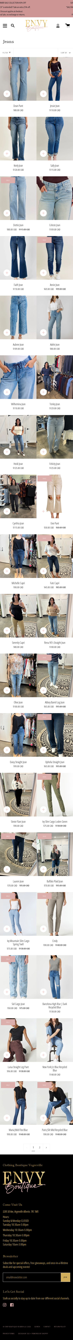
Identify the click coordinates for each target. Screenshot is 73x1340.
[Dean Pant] (18, 79)
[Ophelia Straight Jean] (54, 735)
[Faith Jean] (18, 258)
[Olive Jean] (18, 675)
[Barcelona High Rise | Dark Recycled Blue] (54, 977)
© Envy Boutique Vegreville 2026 (17, 1326)
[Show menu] (5, 25)
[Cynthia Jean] (18, 496)
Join (65, 1277)
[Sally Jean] (54, 138)
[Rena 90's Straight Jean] (54, 615)
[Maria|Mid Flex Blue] (18, 1103)
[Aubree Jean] (18, 317)
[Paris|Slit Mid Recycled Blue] (54, 1103)
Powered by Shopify (40, 1333)
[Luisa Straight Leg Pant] (18, 1040)
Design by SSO (24, 1333)
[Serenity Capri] (18, 615)
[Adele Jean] (54, 317)
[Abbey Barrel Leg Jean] (54, 675)
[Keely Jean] (18, 138)
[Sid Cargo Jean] (18, 977)
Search (37, 1326)
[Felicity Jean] (54, 437)
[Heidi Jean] (18, 437)
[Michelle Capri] (18, 556)
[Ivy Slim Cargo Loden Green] (54, 794)
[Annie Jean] (54, 258)
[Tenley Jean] (54, 377)
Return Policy (60, 1326)
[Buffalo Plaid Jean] (54, 854)
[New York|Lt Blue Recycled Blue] (54, 1040)
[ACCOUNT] (58, 25)
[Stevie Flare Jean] (18, 794)
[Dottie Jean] (18, 198)
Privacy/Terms (9, 1333)
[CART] (67, 25)
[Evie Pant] (54, 496)
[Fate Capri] (54, 556)
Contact (47, 1326)
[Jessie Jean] (54, 79)
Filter (5, 52)
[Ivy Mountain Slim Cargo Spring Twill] (18, 914)
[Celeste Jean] (54, 198)
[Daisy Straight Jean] (18, 735)
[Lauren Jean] (18, 854)
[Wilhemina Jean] (18, 377)
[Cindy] (54, 914)
